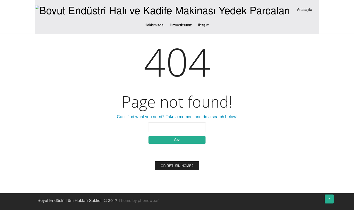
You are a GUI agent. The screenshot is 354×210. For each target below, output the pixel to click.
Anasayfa (304, 9)
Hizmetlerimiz (181, 24)
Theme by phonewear (138, 200)
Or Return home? (177, 165)
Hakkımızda (154, 24)
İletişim (203, 24)
